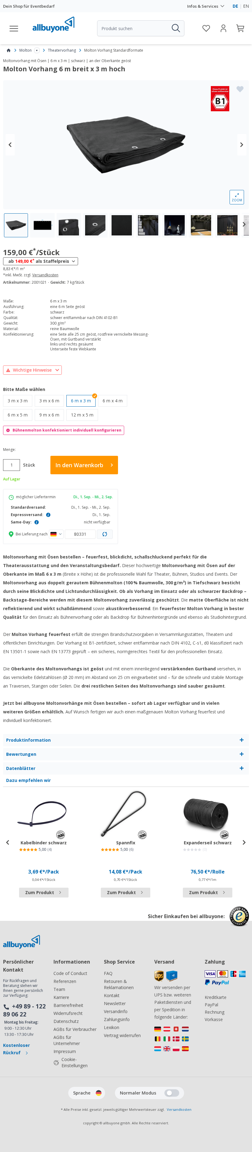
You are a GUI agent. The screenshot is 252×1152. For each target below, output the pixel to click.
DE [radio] (235, 6)
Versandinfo (116, 1011)
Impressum (64, 1051)
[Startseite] (8, 50)
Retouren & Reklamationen (119, 984)
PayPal (211, 1005)
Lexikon (111, 1027)
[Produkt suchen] (175, 28)
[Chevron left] (10, 145)
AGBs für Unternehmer (66, 1040)
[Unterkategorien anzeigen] (37, 50)
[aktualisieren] (105, 534)
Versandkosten (45, 275)
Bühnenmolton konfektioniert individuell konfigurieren (67, 430)
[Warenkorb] (240, 28)
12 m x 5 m (84, 415)
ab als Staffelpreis (38, 261)
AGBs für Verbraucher (74, 1029)
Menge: (9, 449)
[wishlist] (206, 28)
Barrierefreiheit (68, 1005)
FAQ (108, 973)
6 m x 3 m (81, 401)
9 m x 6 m (51, 415)
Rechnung (214, 1012)
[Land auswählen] (56, 534)
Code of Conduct (70, 973)
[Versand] (165, 980)
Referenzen (64, 981)
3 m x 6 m (51, 400)
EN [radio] (246, 6)
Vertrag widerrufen (122, 1035)
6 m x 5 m (20, 415)
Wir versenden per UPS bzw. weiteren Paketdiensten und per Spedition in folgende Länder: (172, 1002)
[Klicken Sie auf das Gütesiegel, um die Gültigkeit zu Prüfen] (239, 921)
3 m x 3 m (20, 400)
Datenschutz (66, 1021)
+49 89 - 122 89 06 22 (24, 1010)
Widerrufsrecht (68, 1013)
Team (59, 989)
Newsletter (115, 1003)
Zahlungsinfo (117, 1019)
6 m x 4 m (115, 400)
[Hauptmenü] (14, 28)
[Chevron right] (241, 145)
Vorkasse (214, 1019)
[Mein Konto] (223, 28)
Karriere (61, 997)
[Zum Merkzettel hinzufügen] (240, 89)
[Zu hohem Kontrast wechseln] (171, 1093)
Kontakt (112, 995)
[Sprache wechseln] (99, 1093)
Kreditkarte (215, 997)
